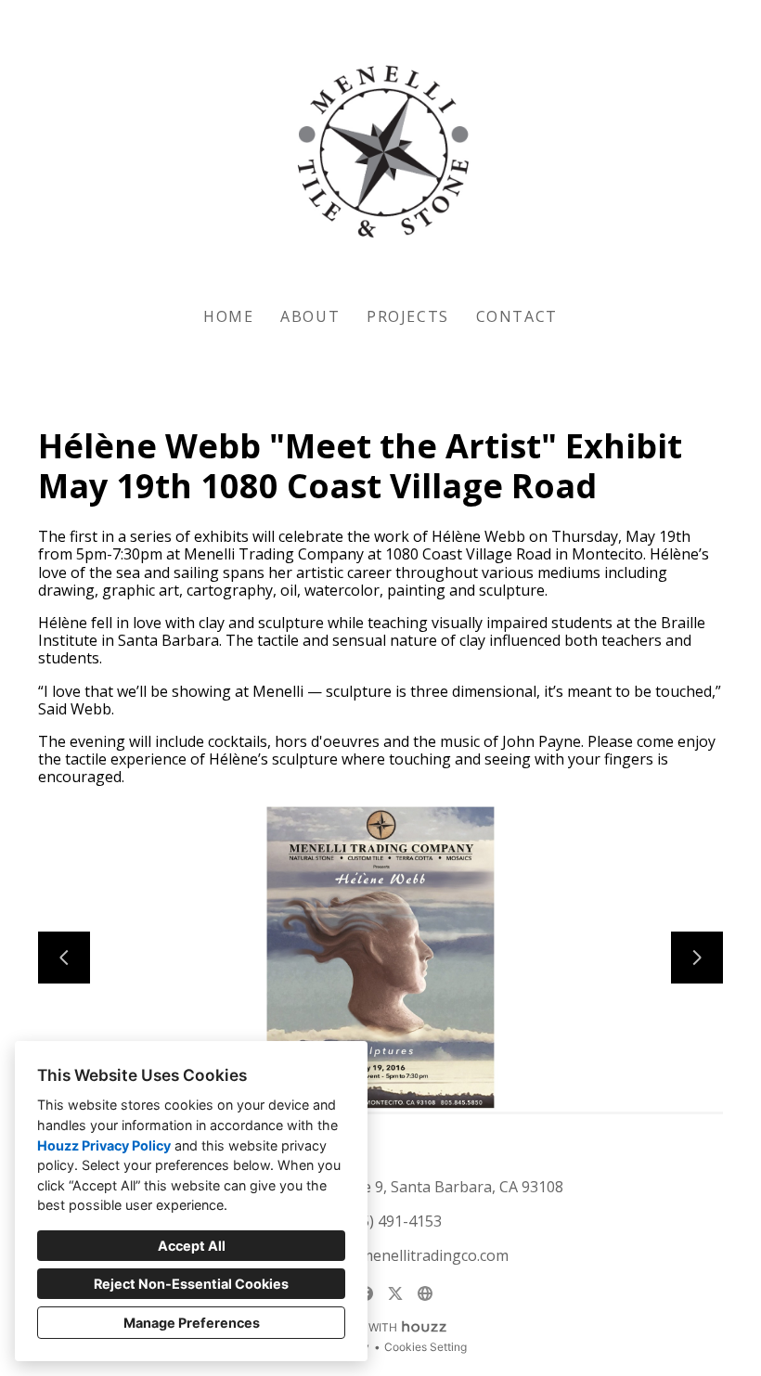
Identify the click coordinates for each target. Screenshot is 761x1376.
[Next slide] (697, 958)
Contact (517, 316)
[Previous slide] (64, 958)
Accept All (192, 1246)
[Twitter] (395, 1293)
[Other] (425, 1293)
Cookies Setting (425, 1347)
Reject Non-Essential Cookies (191, 1284)
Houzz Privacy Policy (104, 1145)
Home (228, 316)
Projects (408, 316)
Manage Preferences (191, 1323)
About (310, 316)
